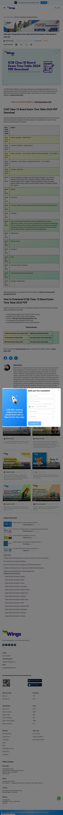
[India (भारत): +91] (30, 407)
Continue (34, 423)
